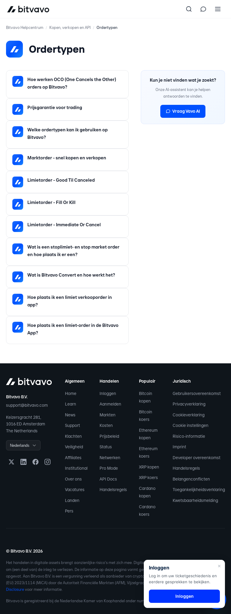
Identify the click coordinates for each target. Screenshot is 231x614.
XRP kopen (149, 467)
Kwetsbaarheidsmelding (195, 500)
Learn (70, 404)
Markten (108, 414)
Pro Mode (109, 468)
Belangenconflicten (191, 479)
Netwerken (110, 457)
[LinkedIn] (23, 461)
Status (106, 446)
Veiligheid (74, 446)
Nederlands (19, 445)
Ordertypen (107, 27)
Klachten (73, 436)
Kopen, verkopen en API (70, 27)
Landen (72, 500)
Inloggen (108, 393)
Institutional (76, 468)
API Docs (108, 479)
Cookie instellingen (190, 425)
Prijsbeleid (109, 436)
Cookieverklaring (189, 414)
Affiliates (73, 457)
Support (72, 425)
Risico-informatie (189, 436)
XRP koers (148, 477)
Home (70, 393)
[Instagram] (47, 461)
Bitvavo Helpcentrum (24, 27)
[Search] (189, 9)
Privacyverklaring (189, 404)
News (70, 414)
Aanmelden (110, 404)
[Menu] (218, 9)
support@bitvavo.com (27, 405)
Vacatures (75, 489)
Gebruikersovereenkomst (197, 393)
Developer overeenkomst (196, 457)
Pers (69, 511)
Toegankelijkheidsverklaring (199, 489)
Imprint (179, 446)
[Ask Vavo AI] (203, 9)
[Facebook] (35, 461)
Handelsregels (113, 489)
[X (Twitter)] (11, 461)
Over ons (73, 479)
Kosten (106, 425)
